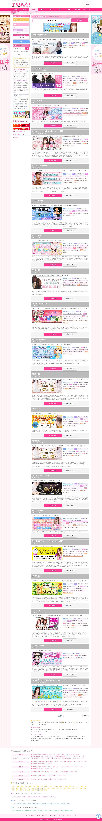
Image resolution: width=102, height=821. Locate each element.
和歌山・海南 (16, 108)
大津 (25, 103)
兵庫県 (16, 101)
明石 (81, 766)
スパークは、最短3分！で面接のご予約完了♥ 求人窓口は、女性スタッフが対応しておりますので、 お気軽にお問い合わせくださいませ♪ (59, 121)
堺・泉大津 (86, 722)
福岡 (17, 790)
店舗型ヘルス (51, 729)
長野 (86, 786)
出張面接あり (20, 90)
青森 (18, 786)
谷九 (77, 756)
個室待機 (20, 89)
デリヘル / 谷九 (36, 37)
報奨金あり (17, 83)
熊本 (21, 790)
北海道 (14, 786)
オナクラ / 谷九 (36, 543)
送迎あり (24, 85)
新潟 (70, 786)
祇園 (33, 761)
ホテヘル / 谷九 (36, 411)
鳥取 (61, 788)
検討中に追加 (70, 63)
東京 (41, 786)
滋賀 (44, 788)
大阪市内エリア (21, 64)
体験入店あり (73, 738)
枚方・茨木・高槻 (19, 65)
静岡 (29, 788)
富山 (74, 786)
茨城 (66, 786)
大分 (25, 790)
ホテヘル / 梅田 (36, 102)
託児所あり (33, 738)
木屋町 (62, 761)
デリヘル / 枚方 (36, 305)
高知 (81, 788)
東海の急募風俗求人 (55, 810)
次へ (85, 715)
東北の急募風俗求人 (43, 810)
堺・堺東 (41, 758)
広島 (69, 788)
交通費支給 (26, 82)
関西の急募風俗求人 (67, 810)
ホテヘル (19, 71)
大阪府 (21, 754)
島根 (65, 788)
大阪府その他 (25, 65)
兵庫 (40, 788)
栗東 (16, 104)
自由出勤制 (16, 89)
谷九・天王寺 (71, 722)
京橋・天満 (18, 60)
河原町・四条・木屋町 (47, 761)
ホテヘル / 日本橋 (36, 237)
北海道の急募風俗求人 (18, 810)
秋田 (30, 786)
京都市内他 (49, 763)
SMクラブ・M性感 (70, 729)
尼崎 (20, 101)
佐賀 (29, 790)
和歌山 (43, 779)
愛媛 (84, 788)
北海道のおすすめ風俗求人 (19, 797)
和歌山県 (25, 106)
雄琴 (23, 103)
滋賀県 (21, 103)
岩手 (22, 786)
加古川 (76, 766)
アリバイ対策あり (19, 85)
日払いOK (16, 82)
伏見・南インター (17, 99)
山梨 (13, 788)
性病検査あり (19, 87)
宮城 (26, 786)
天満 (50, 754)
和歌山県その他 (22, 108)
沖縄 (45, 790)
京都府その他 (25, 99)
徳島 (13, 790)
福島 (38, 786)
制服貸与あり (25, 87)
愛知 (17, 788)
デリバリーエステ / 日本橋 (39, 70)
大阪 (32, 788)
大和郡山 (16, 106)
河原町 (57, 761)
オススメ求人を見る (79, 20)
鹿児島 (41, 790)
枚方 (59, 758)
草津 (48, 771)
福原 (37, 766)
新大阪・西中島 (51, 722)
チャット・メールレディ (36, 731)
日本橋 (25, 62)
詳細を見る (53, 63)
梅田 (15, 60)
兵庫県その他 (16, 103)
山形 (34, 786)
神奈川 (46, 786)
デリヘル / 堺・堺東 (37, 202)
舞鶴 (22, 99)
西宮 (42, 768)
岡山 (57, 788)
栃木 (62, 786)
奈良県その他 (21, 106)
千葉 (54, 786)
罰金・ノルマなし (22, 83)
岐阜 (21, 788)
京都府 (21, 761)
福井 (82, 786)
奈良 (27, 104)
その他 (22, 76)
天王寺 (82, 756)
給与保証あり (20, 82)
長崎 (32, 790)
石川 (78, 786)
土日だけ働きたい (35, 740)
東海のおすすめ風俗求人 (49, 797)
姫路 (72, 766)
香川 (77, 788)
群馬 (58, 786)
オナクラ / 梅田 (36, 168)
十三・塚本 (23, 60)
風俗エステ (24, 71)
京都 (36, 788)
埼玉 (50, 786)
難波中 (51, 756)
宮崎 (36, 790)
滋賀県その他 (20, 104)
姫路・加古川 (24, 101)
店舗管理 (15, 137)
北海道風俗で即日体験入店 (19, 803)
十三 (67, 754)
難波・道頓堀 (21, 62)
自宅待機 (24, 89)
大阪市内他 (26, 758)
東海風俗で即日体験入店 (63, 803)
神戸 (18, 101)
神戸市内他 (43, 766)
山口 (73, 788)
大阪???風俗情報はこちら (19, 131)
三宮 (49, 766)
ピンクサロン (21, 74)
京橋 (54, 754)
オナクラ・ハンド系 (21, 73)
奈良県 (24, 104)
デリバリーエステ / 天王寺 (39, 612)
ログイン (88, 4)
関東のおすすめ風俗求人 (34, 797)
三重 (25, 788)
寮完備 (68, 736)
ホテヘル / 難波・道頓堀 (38, 443)
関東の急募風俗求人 (30, 810)
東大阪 (74, 758)
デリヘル (15, 71)
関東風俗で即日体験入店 (34, 803)
